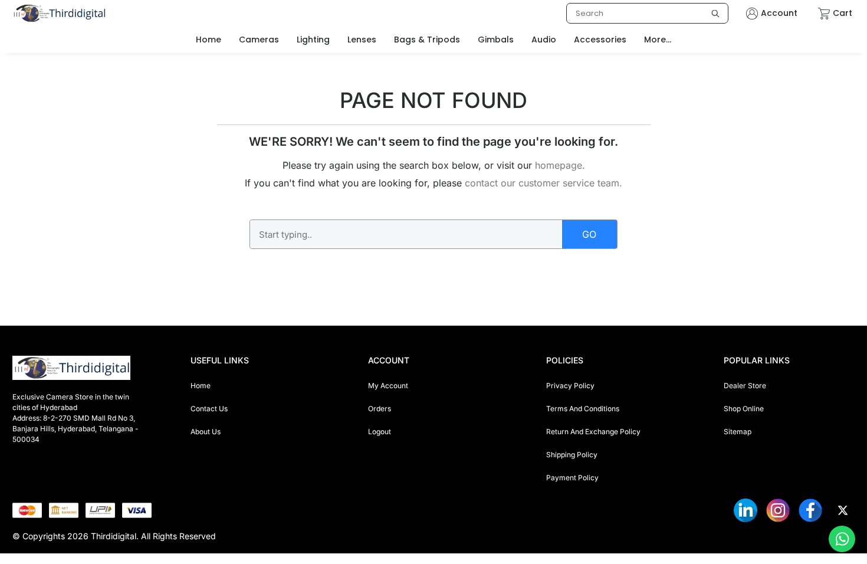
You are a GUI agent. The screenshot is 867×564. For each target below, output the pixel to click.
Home (201, 385)
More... (657, 39)
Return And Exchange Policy (593, 431)
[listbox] (647, 13)
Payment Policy (572, 477)
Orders (379, 408)
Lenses (361, 39)
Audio (543, 39)
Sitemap (737, 431)
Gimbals (496, 39)
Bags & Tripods (427, 39)
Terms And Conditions (582, 408)
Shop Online (744, 408)
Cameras (259, 39)
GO (589, 234)
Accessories (600, 39)
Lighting (313, 39)
